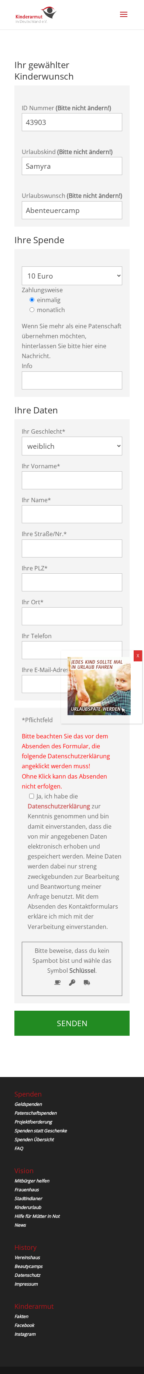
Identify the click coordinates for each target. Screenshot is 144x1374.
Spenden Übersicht (34, 1139)
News (20, 1225)
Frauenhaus (26, 1189)
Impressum (26, 1284)
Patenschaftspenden (35, 1113)
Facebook (24, 1325)
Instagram (24, 1334)
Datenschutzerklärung (59, 806)
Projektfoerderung (33, 1122)
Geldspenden (28, 1104)
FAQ (18, 1148)
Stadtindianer (28, 1198)
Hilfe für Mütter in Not (36, 1216)
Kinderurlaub (27, 1207)
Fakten (21, 1316)
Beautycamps (28, 1266)
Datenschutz (27, 1275)
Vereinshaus (27, 1257)
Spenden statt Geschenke (40, 1130)
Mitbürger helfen (31, 1181)
